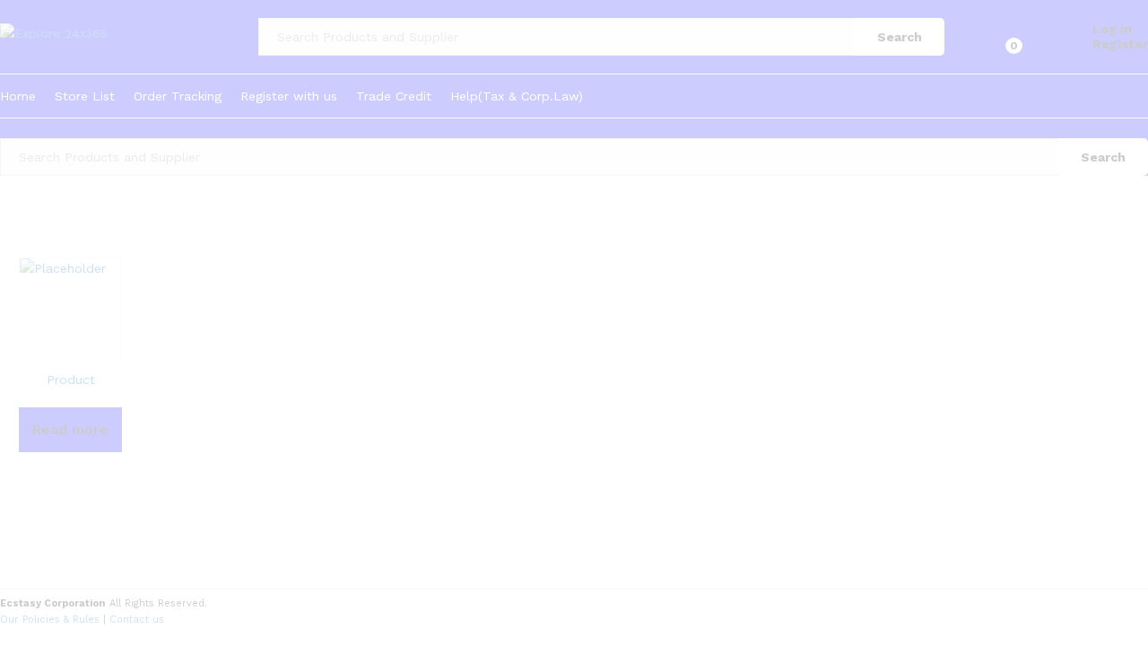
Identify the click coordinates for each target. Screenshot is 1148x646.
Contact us (136, 619)
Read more (70, 429)
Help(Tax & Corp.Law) (516, 96)
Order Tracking (178, 96)
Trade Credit (393, 96)
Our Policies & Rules (50, 619)
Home (18, 96)
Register (1120, 44)
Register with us (288, 96)
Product (71, 379)
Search (899, 37)
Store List (85, 96)
